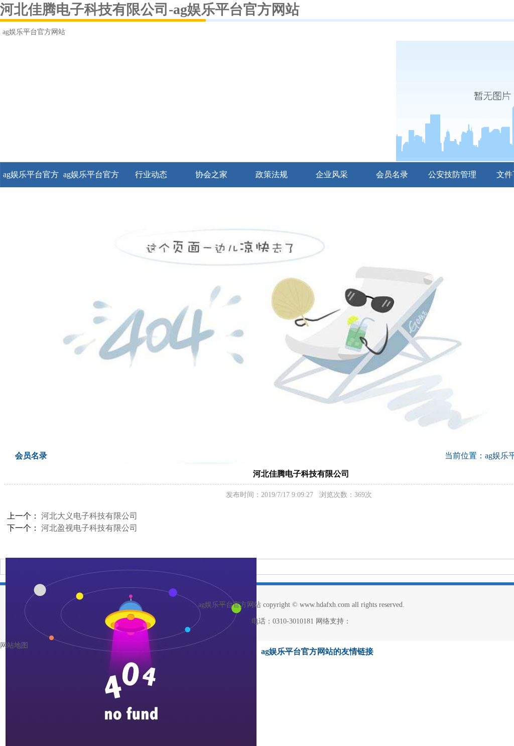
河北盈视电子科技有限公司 (89, 528)
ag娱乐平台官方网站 (34, 32)
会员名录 (392, 174)
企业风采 (332, 174)
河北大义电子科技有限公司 (89, 516)
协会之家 (211, 174)
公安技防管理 (452, 174)
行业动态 (151, 174)
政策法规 (271, 174)
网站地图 (14, 645)
